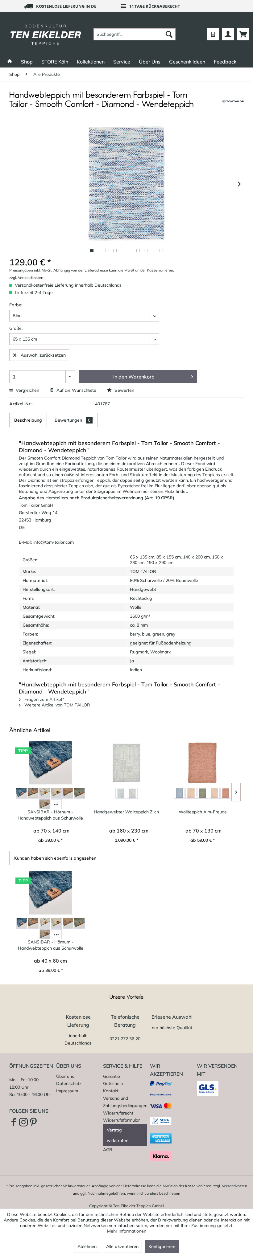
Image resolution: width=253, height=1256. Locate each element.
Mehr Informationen (126, 1231)
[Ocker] (214, 793)
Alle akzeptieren (122, 1246)
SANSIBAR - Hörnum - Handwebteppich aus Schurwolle (50, 815)
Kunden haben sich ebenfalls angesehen (55, 858)
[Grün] (79, 793)
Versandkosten (234, 1186)
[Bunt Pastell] (56, 793)
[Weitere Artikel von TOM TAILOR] (233, 101)
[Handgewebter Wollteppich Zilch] (127, 762)
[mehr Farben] (56, 804)
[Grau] (132, 793)
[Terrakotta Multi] (225, 793)
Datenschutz (68, 1083)
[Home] (10, 61)
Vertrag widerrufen (117, 1135)
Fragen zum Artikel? (43, 699)
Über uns (65, 1076)
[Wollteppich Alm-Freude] (203, 762)
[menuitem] (134, 34)
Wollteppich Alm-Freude (203, 812)
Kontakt (110, 1091)
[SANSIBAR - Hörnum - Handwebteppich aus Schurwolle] (50, 762)
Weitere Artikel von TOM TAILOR (56, 705)
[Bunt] (44, 793)
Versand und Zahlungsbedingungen (125, 1101)
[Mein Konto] (228, 34)
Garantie (111, 1076)
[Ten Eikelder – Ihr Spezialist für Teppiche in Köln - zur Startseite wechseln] (46, 34)
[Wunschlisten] (213, 34)
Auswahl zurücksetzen (43, 355)
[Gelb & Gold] (190, 793)
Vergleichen (27, 390)
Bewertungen (72, 420)
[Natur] (44, 804)
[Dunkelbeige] (67, 793)
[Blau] (21, 793)
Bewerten (123, 390)
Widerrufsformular (121, 1120)
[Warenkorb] (243, 34)
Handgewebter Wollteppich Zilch (126, 812)
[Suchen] (169, 34)
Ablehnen (87, 1246)
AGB (107, 1149)
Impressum (67, 1091)
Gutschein (113, 1083)
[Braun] (32, 793)
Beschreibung (28, 420)
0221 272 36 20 (125, 1038)
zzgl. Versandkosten (26, 277)
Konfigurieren (161, 1246)
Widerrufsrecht (118, 1113)
